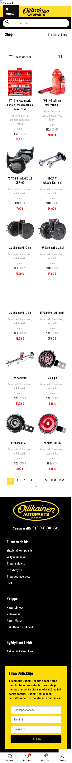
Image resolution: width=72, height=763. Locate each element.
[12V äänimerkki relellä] (52, 294)
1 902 (53, 480)
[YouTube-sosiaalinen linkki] (49, 528)
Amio (19, 128)
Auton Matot (14, 620)
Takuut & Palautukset (20, 651)
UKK (9, 583)
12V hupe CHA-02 (52, 443)
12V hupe (52, 377)
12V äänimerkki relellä (52, 312)
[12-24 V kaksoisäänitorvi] (52, 160)
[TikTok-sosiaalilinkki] (56, 528)
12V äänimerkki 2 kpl (19, 247)
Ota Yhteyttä (14, 570)
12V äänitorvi (20, 377)
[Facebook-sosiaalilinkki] (35, 528)
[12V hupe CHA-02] (52, 424)
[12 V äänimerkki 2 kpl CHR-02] (20, 160)
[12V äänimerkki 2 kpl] (20, 229)
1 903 (61, 480)
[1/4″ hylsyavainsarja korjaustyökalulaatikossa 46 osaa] (20, 82)
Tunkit (52, 119)
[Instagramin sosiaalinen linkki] (42, 528)
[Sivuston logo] (36, 11)
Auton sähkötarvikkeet (19, 189)
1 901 (46, 480)
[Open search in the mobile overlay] (36, 23)
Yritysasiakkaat (16, 557)
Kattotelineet (15, 607)
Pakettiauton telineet (20, 627)
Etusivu (52, 34)
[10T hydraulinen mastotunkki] (52, 82)
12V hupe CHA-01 (20, 443)
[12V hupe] (52, 359)
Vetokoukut (14, 614)
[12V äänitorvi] (20, 359)
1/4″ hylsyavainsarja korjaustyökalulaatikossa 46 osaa (20, 105)
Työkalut (19, 124)
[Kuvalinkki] (36, 510)
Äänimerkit (20, 193)
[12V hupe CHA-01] (20, 424)
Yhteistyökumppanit (19, 550)
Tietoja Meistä (16, 563)
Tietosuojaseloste (18, 576)
